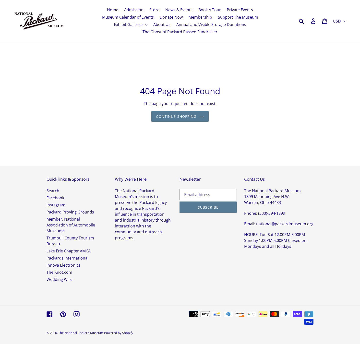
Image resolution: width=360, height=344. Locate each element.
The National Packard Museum (80, 333)
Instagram (56, 205)
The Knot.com (59, 272)
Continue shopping (176, 116)
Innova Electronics (63, 265)
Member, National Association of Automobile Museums (71, 225)
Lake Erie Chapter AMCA (69, 251)
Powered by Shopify (118, 333)
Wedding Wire (59, 279)
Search (53, 190)
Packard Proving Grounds (70, 212)
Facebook (55, 198)
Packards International (67, 258)
